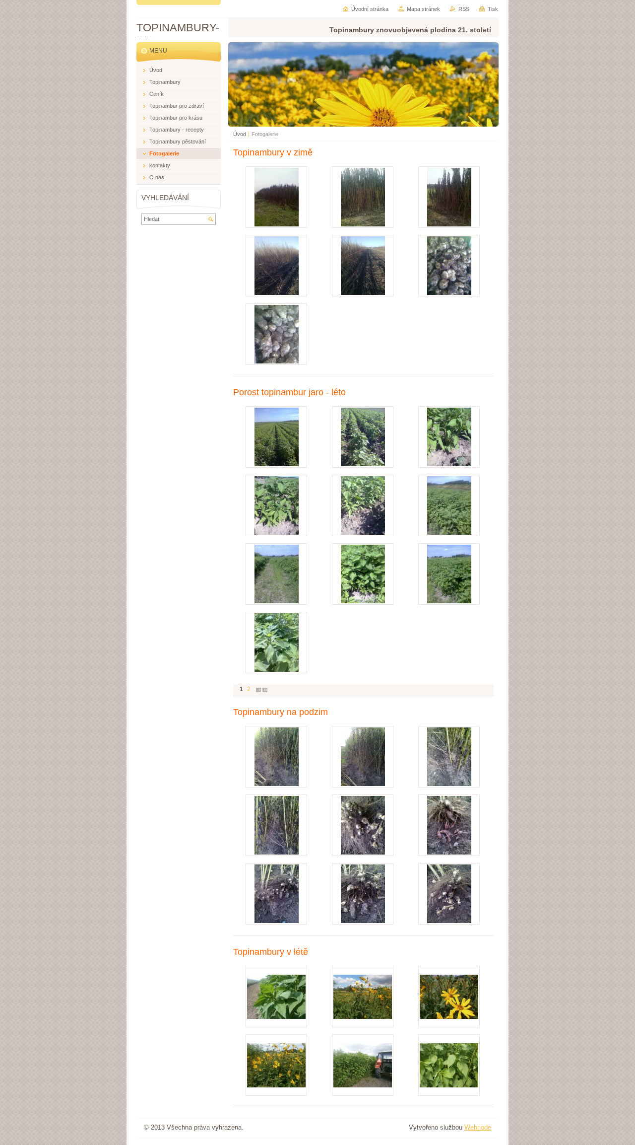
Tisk (493, 9)
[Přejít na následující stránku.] (258, 689)
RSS (463, 9)
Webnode (477, 1127)
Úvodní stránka (369, 9)
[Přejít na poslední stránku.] (264, 689)
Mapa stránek (423, 9)
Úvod (239, 134)
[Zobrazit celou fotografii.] (276, 197)
